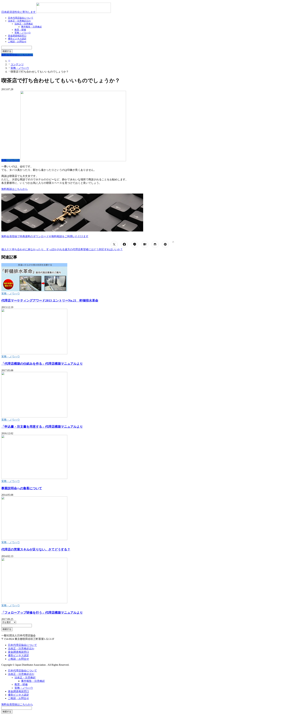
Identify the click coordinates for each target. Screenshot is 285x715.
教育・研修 (21, 684)
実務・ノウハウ (10, 293)
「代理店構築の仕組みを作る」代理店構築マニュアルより (42, 363)
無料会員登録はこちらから (17, 704)
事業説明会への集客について (21, 488)
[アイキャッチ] (34, 290)
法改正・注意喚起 (25, 677)
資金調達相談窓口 (18, 652)
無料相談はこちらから (14, 189)
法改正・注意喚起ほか (19, 21)
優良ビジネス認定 (18, 655)
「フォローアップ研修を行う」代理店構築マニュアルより (42, 612)
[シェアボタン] (114, 244)
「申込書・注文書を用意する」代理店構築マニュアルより (42, 426)
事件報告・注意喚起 (31, 27)
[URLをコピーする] (173, 242)
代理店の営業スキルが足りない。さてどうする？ (35, 549)
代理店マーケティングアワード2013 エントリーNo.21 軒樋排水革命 (49, 300)
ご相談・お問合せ (17, 41)
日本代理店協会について (22, 645)
